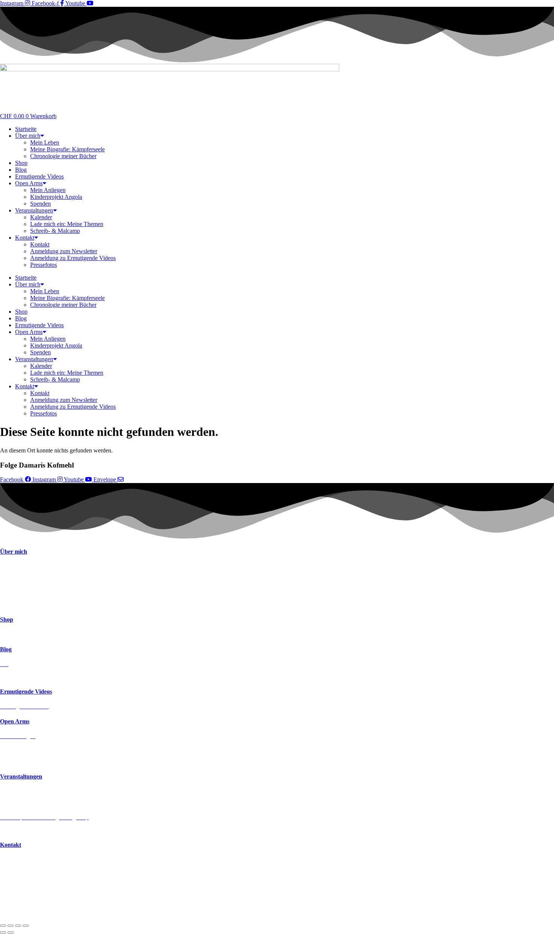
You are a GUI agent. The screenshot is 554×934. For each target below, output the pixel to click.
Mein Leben (44, 142)
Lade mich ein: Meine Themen (66, 224)
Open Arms (29, 183)
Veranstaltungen (34, 210)
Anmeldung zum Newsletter (63, 251)
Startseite (26, 129)
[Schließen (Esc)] (26, 926)
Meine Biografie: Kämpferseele (67, 149)
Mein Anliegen (48, 190)
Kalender (41, 217)
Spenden (40, 203)
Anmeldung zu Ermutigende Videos (73, 258)
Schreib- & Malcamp (55, 231)
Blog (21, 169)
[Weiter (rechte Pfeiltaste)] (11, 932)
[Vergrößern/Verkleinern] (3, 926)
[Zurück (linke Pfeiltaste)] (3, 932)
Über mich (27, 135)
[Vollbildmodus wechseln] (11, 926)
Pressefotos (43, 265)
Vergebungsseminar (23, 830)
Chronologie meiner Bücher (63, 156)
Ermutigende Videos (39, 176)
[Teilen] (18, 926)
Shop (21, 163)
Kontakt (24, 237)
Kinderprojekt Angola (56, 197)
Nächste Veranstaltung (26, 791)
